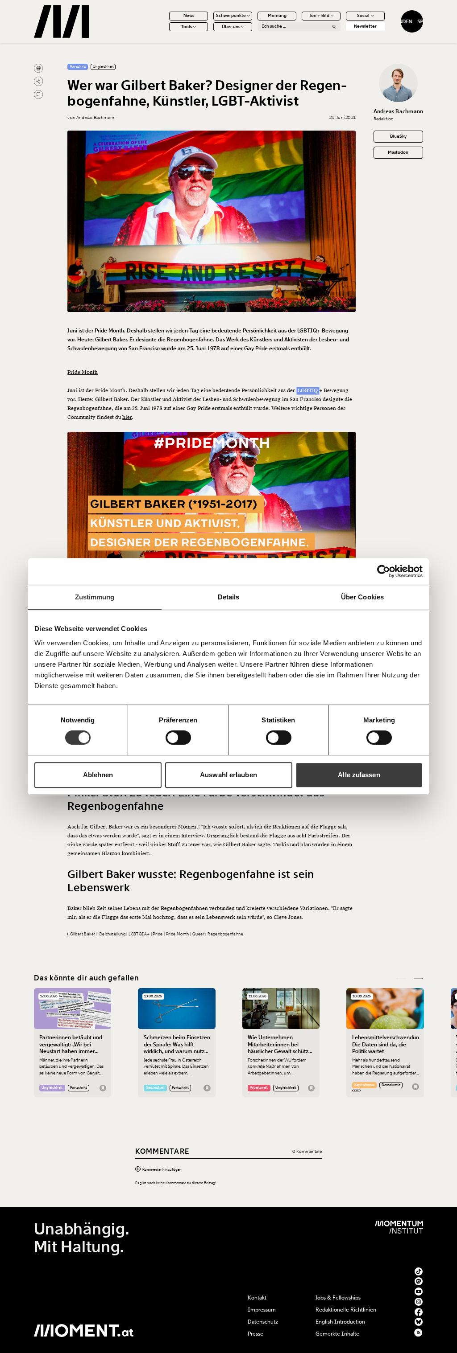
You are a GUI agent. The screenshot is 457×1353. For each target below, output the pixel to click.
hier (127, 417)
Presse (255, 1333)
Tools (186, 26)
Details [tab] (229, 597)
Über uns (231, 26)
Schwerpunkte (231, 15)
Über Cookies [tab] (362, 597)
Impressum (262, 1309)
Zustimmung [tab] (95, 597)
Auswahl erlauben (228, 775)
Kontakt (257, 1297)
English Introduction (340, 1321)
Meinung (277, 15)
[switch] (178, 737)
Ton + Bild (319, 15)
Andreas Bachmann (399, 111)
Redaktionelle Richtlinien (346, 1309)
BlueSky (398, 136)
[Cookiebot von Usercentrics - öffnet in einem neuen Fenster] (384, 571)
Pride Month (82, 372)
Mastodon (398, 152)
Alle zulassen (359, 775)
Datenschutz (263, 1321)
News (188, 15)
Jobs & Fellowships (338, 1297)
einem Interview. (185, 835)
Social (363, 15)
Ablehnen (98, 775)
